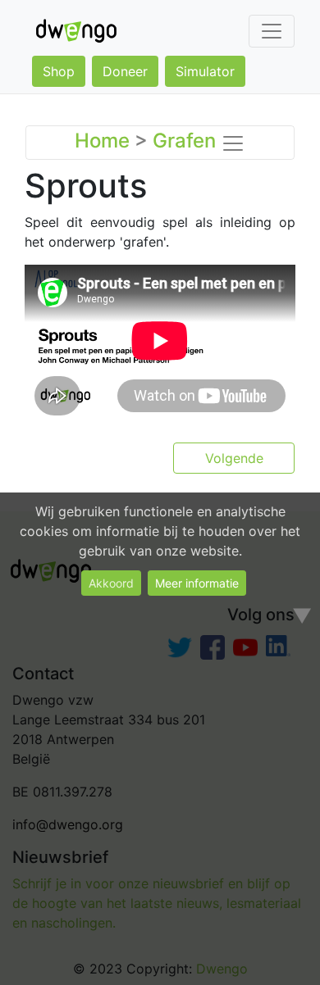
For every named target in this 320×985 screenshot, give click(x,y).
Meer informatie (197, 583)
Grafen (184, 140)
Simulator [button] (205, 71)
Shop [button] (59, 71)
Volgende (234, 458)
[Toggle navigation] (272, 31)
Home (102, 140)
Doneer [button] (125, 71)
